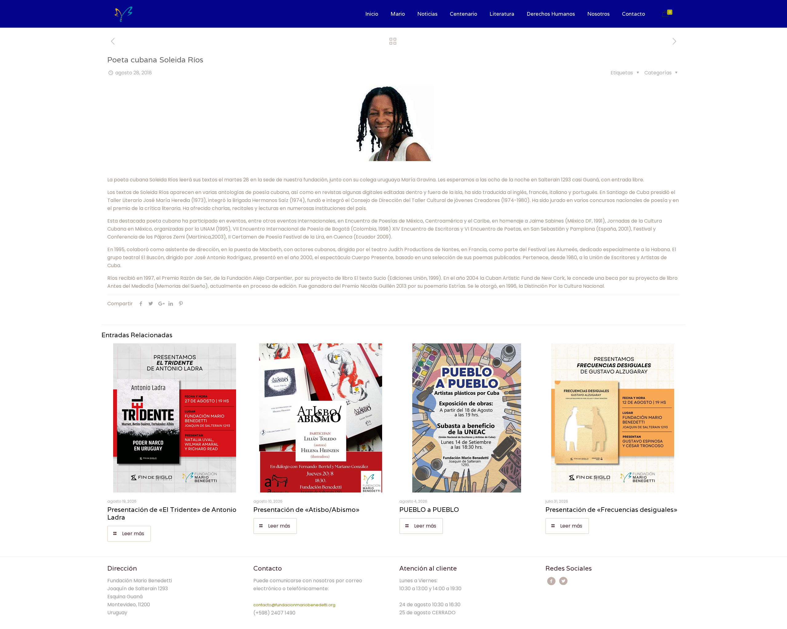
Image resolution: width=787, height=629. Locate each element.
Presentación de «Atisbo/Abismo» (306, 509)
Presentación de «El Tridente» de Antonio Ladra (171, 513)
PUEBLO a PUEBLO (429, 509)
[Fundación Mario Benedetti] (123, 14)
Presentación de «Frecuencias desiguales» (611, 509)
